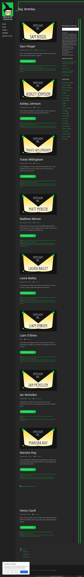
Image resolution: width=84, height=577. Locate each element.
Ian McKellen (28, 394)
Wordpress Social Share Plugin (44, 576)
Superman (29, 536)
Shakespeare (48, 419)
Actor (26, 68)
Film (46, 416)
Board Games (65, 90)
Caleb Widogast (34, 359)
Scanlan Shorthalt (30, 70)
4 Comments (37, 222)
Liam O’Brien (28, 335)
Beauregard (27, 477)
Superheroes (22, 182)
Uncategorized (34, 67)
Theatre (21, 420)
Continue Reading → (28, 61)
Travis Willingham (31, 159)
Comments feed (26, 554)
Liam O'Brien (32, 361)
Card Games (65, 95)
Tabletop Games (23, 67)
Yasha (55, 127)
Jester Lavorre (26, 302)
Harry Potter (64, 113)
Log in (24, 549)
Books (63, 92)
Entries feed (25, 551)
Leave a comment (40, 50)
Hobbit (33, 419)
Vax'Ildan (51, 361)
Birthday (28, 68)
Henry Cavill (28, 510)
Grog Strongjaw (29, 185)
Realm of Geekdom (7, 18)
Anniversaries (35, 65)
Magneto (43, 419)
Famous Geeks (49, 68)
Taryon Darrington (49, 70)
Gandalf (29, 419)
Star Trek (64, 121)
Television (28, 67)
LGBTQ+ (36, 419)
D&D (51, 65)
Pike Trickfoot (25, 127)
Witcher (31, 533)
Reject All (16, 571)
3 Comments (36, 514)
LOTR (40, 419)
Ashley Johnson (30, 103)
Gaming (54, 65)
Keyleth (27, 478)
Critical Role (48, 65)
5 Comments (37, 107)
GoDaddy (54, 570)
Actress (26, 126)
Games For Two (65, 108)
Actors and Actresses (28, 65)
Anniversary (29, 534)
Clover (32, 50)
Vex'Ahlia (54, 302)
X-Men (24, 420)
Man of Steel (47, 534)
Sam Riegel (27, 46)
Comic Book (48, 531)
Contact (4, 30)
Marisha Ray (28, 452)
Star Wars (64, 123)
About (4, 27)
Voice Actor (22, 71)
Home (4, 24)
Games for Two (7, 36)
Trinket (47, 302)
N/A (31, 107)
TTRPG (54, 70)
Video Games (39, 67)
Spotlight (5, 33)
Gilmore (31, 244)
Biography (34, 534)
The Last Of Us (42, 127)
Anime (26, 183)
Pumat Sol (42, 244)
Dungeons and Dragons (40, 68)
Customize (8, 571)
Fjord (21, 185)
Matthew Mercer (30, 218)
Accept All (24, 571)
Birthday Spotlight (41, 65)
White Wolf (34, 536)
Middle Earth (50, 416)
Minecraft (64, 118)
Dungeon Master (42, 243)
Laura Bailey (28, 278)
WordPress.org (26, 556)
